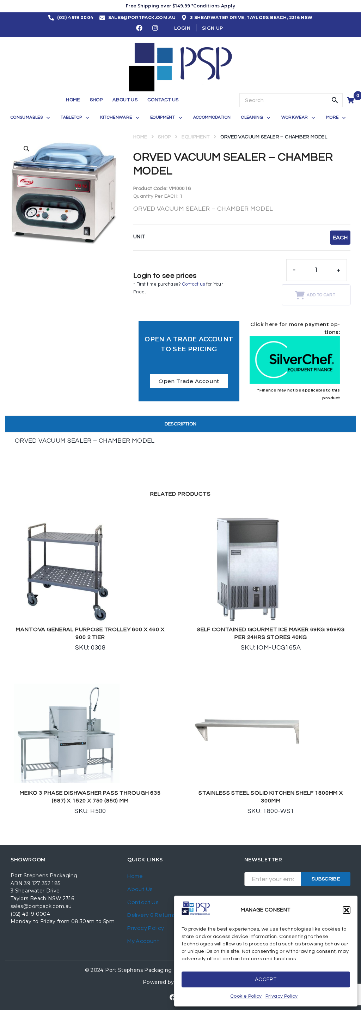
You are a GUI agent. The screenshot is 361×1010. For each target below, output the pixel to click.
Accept (266, 979)
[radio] (340, 238)
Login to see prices (165, 275)
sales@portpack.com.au (41, 906)
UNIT (139, 236)
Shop (164, 137)
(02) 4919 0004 (30, 914)
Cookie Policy (246, 996)
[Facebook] (140, 28)
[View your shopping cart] (351, 100)
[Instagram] (155, 28)
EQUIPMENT (195, 137)
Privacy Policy (281, 996)
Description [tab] (181, 424)
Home (140, 137)
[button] (346, 910)
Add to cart (321, 295)
